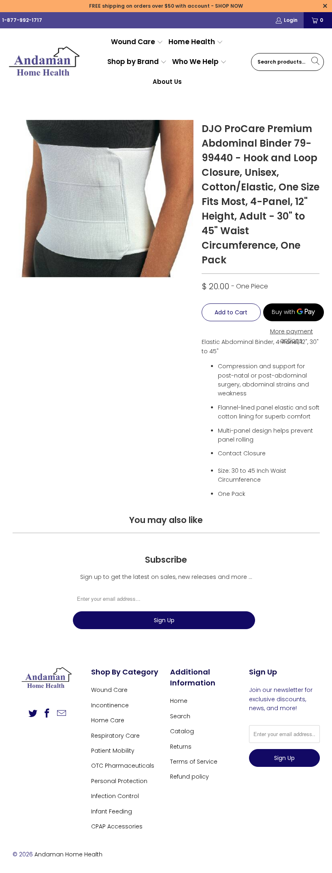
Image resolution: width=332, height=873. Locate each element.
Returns (181, 747)
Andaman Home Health (68, 854)
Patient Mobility (112, 751)
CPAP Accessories (117, 826)
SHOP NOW (229, 5)
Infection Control (115, 796)
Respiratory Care (115, 736)
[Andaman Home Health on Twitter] (33, 714)
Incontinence (110, 705)
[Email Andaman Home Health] (62, 714)
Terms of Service (193, 762)
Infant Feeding (111, 811)
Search (180, 716)
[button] (137, 42)
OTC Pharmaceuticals (122, 766)
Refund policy (189, 777)
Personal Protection (119, 781)
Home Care (107, 720)
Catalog (182, 731)
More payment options (291, 335)
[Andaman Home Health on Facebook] (47, 714)
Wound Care (109, 690)
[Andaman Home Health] (45, 62)
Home (178, 701)
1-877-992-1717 (22, 20)
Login (291, 20)
